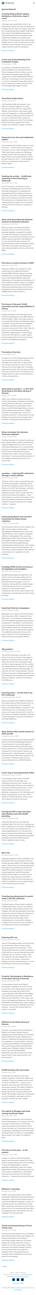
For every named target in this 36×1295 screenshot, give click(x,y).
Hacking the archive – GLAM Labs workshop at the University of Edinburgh (16, 178)
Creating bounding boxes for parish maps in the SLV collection (17, 897)
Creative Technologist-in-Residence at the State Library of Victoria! (17, 977)
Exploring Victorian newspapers (16, 608)
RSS (22, 1283)
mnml (24, 1287)
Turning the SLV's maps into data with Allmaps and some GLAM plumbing (16, 814)
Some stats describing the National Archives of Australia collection (17, 221)
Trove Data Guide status (12, 98)
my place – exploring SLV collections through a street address (18, 474)
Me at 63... (6, 853)
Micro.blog (11, 1287)
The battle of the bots (11, 352)
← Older (4, 1266)
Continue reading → (8, 50)
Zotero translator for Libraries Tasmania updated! (15, 433)
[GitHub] (18, 1281)
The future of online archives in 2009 (18, 263)
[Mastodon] (14, 1281)
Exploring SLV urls (9, 937)
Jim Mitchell (17, 1290)
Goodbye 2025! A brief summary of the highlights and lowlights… (17, 568)
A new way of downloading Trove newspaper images (16, 61)
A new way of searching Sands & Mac (18, 773)
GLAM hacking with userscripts (15, 1070)
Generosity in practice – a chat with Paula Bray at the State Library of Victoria (17, 391)
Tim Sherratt (9, 3)
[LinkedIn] (22, 1281)
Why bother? (7, 649)
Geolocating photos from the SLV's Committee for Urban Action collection (17, 519)
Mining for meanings (11, 1189)
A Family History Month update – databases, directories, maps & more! (16, 16)
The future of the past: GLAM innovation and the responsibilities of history (18, 306)
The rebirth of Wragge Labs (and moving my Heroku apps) (16, 1112)
